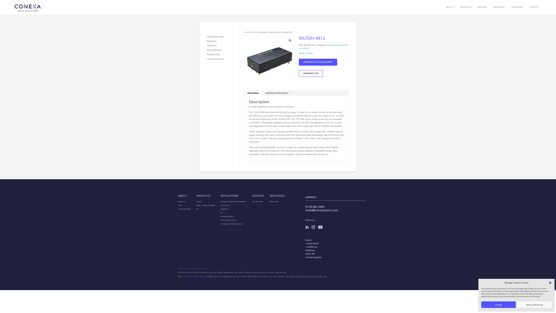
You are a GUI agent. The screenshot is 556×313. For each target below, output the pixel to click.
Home (247, 32)
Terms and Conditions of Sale (192, 268)
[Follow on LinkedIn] (306, 227)
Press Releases (214, 50)
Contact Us (310, 73)
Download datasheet (318, 62)
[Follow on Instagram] (313, 227)
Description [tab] (253, 93)
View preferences (534, 304)
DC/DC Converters (259, 32)
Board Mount (274, 32)
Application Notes (215, 36)
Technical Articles (215, 59)
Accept (498, 304)
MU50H (309, 53)
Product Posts (213, 54)
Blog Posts (212, 41)
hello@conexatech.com (321, 210)
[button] (550, 282)
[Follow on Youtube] (320, 227)
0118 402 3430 (314, 207)
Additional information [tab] (276, 93)
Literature (212, 45)
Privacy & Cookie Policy (194, 276)
